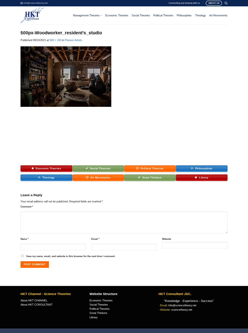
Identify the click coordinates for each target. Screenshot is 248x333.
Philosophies (184, 15)
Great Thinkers (98, 313)
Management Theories (86, 15)
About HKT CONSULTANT (36, 304)
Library (94, 317)
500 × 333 (55, 40)
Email (95, 239)
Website (166, 239)
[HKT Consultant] (44, 15)
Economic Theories (116, 15)
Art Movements (218, 15)
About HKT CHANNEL (34, 300)
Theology (200, 15)
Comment (27, 206)
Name (25, 239)
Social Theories (141, 15)
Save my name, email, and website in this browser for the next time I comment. (70, 256)
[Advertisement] (124, 138)
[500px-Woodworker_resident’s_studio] (66, 76)
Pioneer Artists (73, 40)
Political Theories (163, 15)
